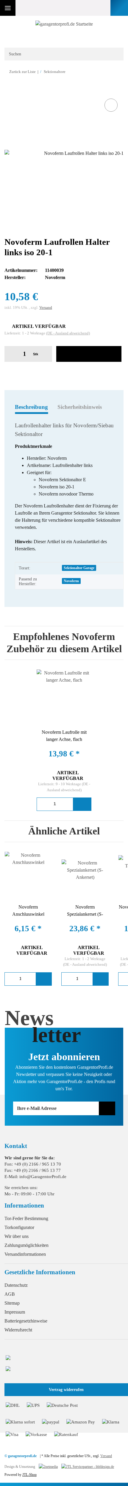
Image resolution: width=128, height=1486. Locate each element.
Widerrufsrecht (18, 1329)
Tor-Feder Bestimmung (26, 1218)
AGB (9, 1294)
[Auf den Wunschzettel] (111, 105)
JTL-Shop (29, 1475)
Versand (45, 307)
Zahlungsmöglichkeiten (26, 1245)
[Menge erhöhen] (45, 354)
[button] (88, 8)
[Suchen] (115, 54)
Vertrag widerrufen (66, 1389)
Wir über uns (16, 1236)
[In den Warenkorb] (9, 90)
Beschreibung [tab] (31, 407)
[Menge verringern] (10, 354)
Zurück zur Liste (22, 71)
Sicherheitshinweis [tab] (79, 407)
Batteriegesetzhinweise (25, 1320)
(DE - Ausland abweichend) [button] (68, 333)
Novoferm (71, 581)
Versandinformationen (25, 1254)
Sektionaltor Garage (79, 568)
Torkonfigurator (19, 1227)
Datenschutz (16, 1285)
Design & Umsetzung (19, 1467)
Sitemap (12, 1303)
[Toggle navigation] (8, 8)
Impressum (14, 1311)
